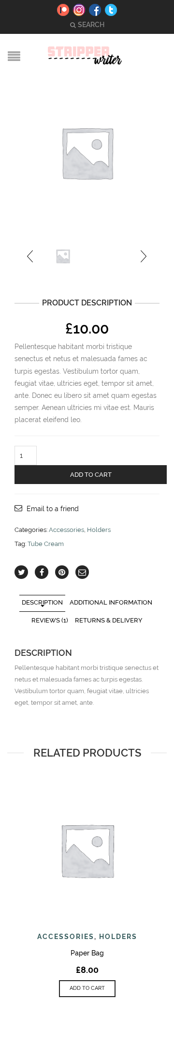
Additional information (111, 602)
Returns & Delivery (109, 620)
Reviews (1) (49, 620)
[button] (87, 988)
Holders (99, 529)
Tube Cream (46, 543)
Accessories (66, 529)
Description (42, 602)
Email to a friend (53, 509)
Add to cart (91, 474)
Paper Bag (87, 953)
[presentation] (30, 256)
